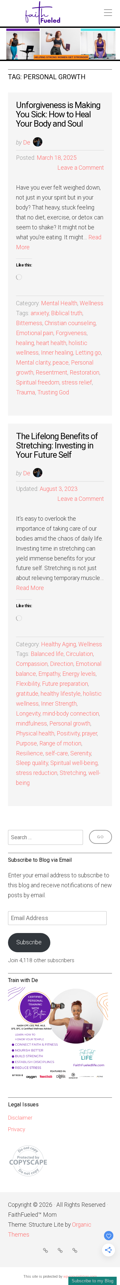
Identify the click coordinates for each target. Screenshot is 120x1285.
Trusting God (53, 392)
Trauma (25, 392)
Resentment (51, 372)
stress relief (77, 382)
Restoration (84, 372)
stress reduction (36, 773)
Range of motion (60, 743)
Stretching (73, 773)
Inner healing (57, 352)
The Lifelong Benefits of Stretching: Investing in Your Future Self (57, 445)
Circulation (79, 654)
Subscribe (29, 942)
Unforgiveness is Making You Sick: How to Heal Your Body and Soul (58, 114)
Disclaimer (20, 1118)
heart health (51, 343)
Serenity (80, 753)
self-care (56, 753)
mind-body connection (71, 713)
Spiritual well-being (74, 763)
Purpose (26, 743)
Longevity (28, 713)
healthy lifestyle (61, 693)
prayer (89, 733)
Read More (30, 588)
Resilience (29, 753)
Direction (61, 664)
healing (25, 343)
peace (61, 362)
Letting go (88, 352)
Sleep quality (32, 763)
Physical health (35, 733)
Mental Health (59, 303)
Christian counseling (70, 323)
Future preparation (65, 683)
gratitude (27, 693)
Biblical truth (66, 313)
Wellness (91, 303)
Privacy (16, 1129)
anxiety (40, 313)
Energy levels (79, 674)
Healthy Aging (58, 644)
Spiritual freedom (37, 382)
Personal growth (69, 723)
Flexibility (28, 683)
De (26, 142)
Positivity (68, 733)
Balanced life (47, 654)
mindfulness (31, 723)
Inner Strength (59, 703)
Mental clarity (33, 362)
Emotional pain (34, 333)
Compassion (32, 664)
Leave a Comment (80, 167)
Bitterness (29, 323)
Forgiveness (71, 333)
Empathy (49, 674)
